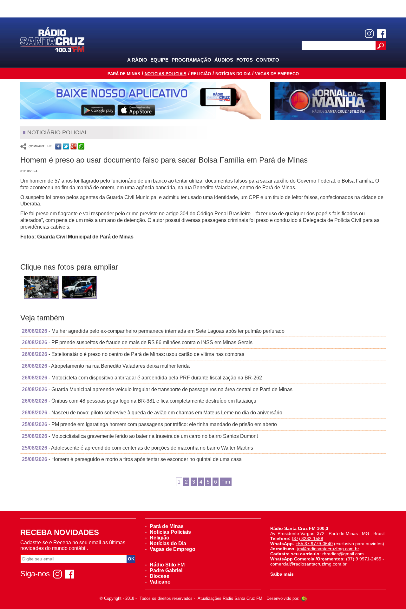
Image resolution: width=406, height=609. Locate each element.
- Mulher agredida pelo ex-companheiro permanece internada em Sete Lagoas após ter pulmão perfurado (153, 331)
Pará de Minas (124, 73)
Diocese (159, 576)
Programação (191, 60)
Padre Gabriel (166, 570)
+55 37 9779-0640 (314, 543)
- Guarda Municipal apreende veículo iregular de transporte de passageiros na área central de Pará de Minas (157, 389)
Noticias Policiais (166, 73)
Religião (201, 73)
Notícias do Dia (233, 73)
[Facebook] (381, 33)
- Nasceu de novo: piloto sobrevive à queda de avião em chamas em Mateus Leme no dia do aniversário (152, 412)
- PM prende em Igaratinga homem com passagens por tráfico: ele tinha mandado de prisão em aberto (149, 424)
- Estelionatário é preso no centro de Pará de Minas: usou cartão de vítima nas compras (133, 354)
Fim (225, 482)
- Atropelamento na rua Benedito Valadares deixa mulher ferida (106, 366)
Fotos (244, 60)
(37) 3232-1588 (307, 538)
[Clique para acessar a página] (140, 100)
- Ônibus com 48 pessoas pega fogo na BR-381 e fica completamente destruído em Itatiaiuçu (139, 401)
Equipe (159, 60)
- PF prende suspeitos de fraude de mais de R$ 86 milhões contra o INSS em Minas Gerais (137, 342)
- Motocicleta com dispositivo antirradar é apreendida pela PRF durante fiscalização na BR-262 (142, 377)
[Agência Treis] (304, 598)
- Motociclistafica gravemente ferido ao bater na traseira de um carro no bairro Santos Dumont (140, 436)
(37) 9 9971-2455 (363, 558)
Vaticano (160, 582)
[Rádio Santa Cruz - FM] (52, 39)
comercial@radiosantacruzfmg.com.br (308, 563)
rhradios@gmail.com (343, 553)
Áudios (223, 60)
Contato (267, 60)
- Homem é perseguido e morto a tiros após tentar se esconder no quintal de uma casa (132, 459)
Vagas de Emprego (277, 73)
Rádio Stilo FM (167, 564)
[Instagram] (369, 33)
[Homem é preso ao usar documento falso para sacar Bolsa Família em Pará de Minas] (41, 288)
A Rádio (137, 60)
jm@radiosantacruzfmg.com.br (328, 548)
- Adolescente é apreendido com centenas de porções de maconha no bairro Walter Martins (137, 448)
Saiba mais (282, 574)
